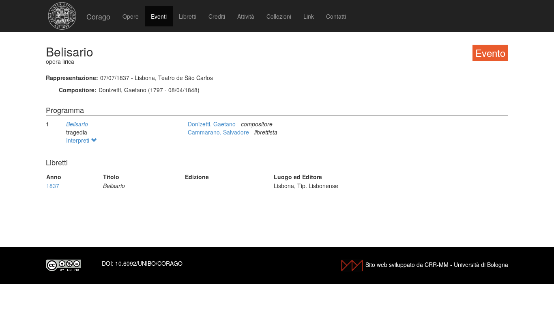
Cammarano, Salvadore (219, 132)
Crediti (216, 16)
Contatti (336, 16)
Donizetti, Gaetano (212, 124)
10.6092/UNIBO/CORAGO (149, 263)
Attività (245, 16)
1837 (52, 186)
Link (308, 16)
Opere (130, 16)
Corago (98, 16)
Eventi (159, 16)
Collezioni (278, 16)
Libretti (187, 16)
